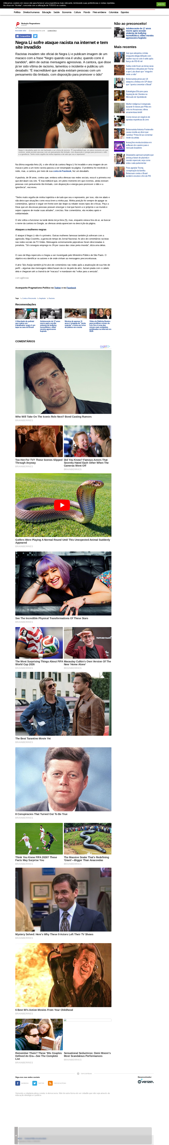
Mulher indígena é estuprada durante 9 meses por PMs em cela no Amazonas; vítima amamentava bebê (138, 108)
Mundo (86, 12)
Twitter (57, 288)
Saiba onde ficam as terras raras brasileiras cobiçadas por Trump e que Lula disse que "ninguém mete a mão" (140, 70)
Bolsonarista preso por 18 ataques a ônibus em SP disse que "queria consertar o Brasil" (139, 82)
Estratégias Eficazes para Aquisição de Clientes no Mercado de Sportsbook (137, 94)
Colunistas (113, 12)
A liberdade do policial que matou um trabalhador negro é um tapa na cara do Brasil (25, 324)
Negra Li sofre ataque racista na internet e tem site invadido (61, 44)
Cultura (77, 12)
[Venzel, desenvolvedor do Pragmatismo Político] (146, 1081)
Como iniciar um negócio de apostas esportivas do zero (138, 118)
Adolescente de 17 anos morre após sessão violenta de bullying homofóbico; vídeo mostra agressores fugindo (50, 326)
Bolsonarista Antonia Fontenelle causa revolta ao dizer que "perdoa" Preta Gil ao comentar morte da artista (139, 133)
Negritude (42, 298)
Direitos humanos (31, 12)
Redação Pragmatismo (30, 23)
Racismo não (20, 30)
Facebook (71, 288)
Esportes (125, 12)
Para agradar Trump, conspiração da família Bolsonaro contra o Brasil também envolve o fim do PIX (138, 172)
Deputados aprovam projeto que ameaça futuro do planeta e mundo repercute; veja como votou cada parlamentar (140, 159)
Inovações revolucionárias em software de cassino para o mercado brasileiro (139, 145)
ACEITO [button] (161, 4)
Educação (46, 12)
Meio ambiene (99, 12)
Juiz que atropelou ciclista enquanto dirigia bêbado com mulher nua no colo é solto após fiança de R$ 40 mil (139, 57)
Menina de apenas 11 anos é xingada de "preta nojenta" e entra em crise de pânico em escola (75, 324)
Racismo (52, 298)
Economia (66, 12)
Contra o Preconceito (29, 298)
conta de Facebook (62, 171)
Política (17, 12)
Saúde (57, 12)
